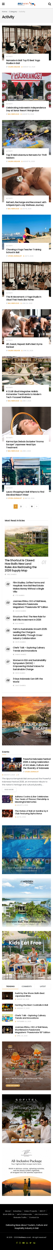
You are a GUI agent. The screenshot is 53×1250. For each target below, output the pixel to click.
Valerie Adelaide (14, 67)
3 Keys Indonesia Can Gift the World (28, 680)
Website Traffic (20, 1217)
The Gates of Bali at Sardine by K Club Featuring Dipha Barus (31, 812)
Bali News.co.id (13, 114)
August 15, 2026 (29, 161)
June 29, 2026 (27, 303)
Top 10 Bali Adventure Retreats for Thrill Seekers (26, 156)
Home (4, 11)
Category (13, 11)
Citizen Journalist (15, 256)
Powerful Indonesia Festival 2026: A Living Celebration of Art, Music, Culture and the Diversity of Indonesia (37, 763)
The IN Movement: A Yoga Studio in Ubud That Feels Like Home (23, 298)
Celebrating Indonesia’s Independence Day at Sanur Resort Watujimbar (26, 109)
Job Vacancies (41, 1214)
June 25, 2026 (28, 351)
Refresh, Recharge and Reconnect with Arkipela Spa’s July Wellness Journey (26, 204)
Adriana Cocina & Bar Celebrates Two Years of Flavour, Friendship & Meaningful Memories (32, 799)
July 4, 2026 (28, 256)
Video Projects (30, 1211)
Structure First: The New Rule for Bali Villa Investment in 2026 (29, 618)
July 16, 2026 (26, 209)
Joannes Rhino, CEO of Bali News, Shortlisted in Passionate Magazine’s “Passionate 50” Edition (30, 604)
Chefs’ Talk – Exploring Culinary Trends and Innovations (29, 649)
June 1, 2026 (26, 451)
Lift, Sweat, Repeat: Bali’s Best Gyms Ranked (24, 346)
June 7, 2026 (26, 401)
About (7, 1211)
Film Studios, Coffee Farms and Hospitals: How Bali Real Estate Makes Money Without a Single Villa (28, 587)
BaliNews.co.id (24, 1237)
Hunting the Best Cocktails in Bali (31, 1005)
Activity (22, 11)
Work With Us (8, 1214)
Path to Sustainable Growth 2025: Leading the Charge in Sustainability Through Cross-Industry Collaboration (30, 634)
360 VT (42, 1211)
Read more (9, 789)
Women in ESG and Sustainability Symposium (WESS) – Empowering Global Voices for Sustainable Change (29, 665)
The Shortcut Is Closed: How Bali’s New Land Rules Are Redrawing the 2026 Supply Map (21, 565)
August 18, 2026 (28, 114)
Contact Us (34, 1217)
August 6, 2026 (22, 805)
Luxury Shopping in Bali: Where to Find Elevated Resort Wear (25, 493)
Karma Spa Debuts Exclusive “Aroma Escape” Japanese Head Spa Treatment (24, 444)
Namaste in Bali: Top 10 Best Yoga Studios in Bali (23, 62)
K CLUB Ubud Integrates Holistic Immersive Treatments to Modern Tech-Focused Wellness (23, 394)
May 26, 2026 (29, 498)
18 (32, 506)
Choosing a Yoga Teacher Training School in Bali (23, 251)
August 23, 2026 (29, 67)
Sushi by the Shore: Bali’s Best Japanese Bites (30, 994)
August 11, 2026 (9, 775)
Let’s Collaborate (24, 1214)
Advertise (17, 1211)
